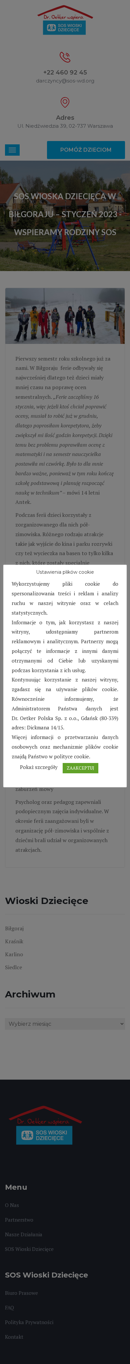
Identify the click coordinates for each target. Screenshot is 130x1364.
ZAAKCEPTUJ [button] (80, 768)
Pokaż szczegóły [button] (39, 767)
